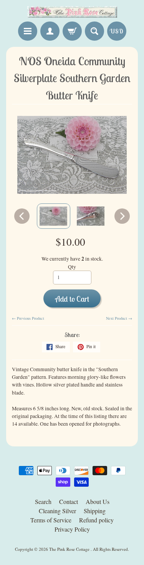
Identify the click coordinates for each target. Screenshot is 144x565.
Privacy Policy (72, 529)
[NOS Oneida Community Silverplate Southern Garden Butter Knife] (53, 216)
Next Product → (119, 318)
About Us (97, 501)
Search (43, 501)
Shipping (95, 511)
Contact (68, 501)
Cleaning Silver (57, 511)
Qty (72, 266)
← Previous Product (28, 318)
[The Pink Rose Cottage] (72, 12)
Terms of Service (50, 520)
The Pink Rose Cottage (70, 549)
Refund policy (96, 520)
